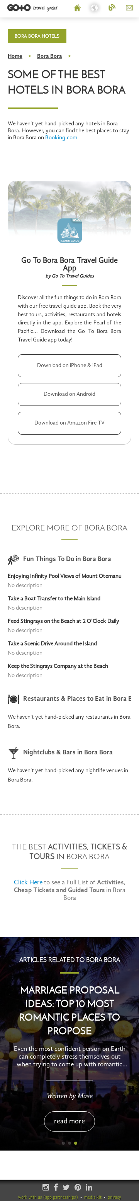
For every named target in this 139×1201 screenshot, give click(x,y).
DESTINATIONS (94, 8)
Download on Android (69, 394)
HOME (77, 8)
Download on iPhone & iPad (69, 365)
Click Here (28, 882)
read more (69, 1121)
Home (15, 56)
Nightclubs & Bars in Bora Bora (68, 752)
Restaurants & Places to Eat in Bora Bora (77, 699)
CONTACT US (129, 8)
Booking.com (61, 138)
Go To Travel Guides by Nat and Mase (33, 8)
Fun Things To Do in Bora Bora (67, 559)
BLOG (112, 8)
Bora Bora (49, 56)
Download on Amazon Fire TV (69, 423)
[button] (63, 1143)
